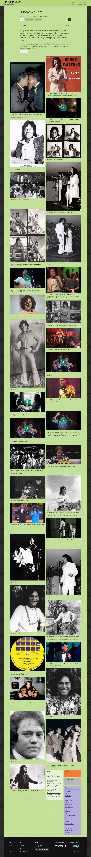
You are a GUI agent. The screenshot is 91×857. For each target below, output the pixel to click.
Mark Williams (68, 813)
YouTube (41, 846)
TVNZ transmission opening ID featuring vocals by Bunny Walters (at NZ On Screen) (54, 785)
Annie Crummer (68, 830)
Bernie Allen (68, 795)
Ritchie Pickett (68, 800)
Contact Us (22, 845)
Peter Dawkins (68, 793)
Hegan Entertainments (70, 815)
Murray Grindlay (68, 804)
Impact (66, 774)
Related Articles (29, 19)
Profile (22, 19)
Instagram (38, 846)
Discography (38, 19)
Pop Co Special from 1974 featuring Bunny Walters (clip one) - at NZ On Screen (53, 776)
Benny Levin (68, 798)
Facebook (69, 19)
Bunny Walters (68, 783)
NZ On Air (76, 846)
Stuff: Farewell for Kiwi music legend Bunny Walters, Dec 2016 (54, 793)
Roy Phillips (67, 832)
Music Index (12, 842)
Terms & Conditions (24, 852)
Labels (10, 848)
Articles (11, 852)
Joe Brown (67, 817)
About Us (22, 842)
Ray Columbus (68, 809)
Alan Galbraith (68, 828)
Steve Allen (67, 811)
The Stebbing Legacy (69, 823)
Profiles (11, 845)
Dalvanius (67, 791)
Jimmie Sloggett (68, 826)
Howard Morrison (69, 806)
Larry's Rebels (68, 802)
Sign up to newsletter (43, 849)
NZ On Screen (60, 846)
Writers (22, 848)
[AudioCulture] (12, 3)
